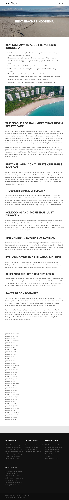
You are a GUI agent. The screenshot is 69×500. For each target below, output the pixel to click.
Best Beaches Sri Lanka (11, 399)
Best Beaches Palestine (11, 389)
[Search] (59, 3)
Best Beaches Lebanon (11, 372)
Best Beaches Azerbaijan (11, 336)
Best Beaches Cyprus (10, 349)
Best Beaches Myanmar (11, 380)
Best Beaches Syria (10, 401)
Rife (6, 495)
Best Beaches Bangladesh (12, 340)
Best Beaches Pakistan (11, 387)
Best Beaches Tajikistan (11, 405)
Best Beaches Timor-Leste (12, 408)
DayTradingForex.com (52, 458)
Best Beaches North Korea (12, 383)
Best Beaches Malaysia (11, 374)
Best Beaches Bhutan (10, 342)
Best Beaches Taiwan (10, 403)
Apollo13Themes (10, 497)
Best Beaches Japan (10, 362)
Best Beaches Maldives (11, 376)
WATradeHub (14, 485)
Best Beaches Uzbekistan (11, 416)
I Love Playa (10, 3)
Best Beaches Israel (10, 360)
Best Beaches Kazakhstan (12, 365)
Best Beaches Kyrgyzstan (11, 369)
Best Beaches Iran (9, 356)
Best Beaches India (10, 353)
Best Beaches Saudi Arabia (12, 394)
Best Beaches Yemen (10, 419)
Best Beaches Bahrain (10, 338)
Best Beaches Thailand (11, 407)
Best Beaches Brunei (10, 344)
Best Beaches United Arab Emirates (14, 414)
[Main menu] (62, 3)
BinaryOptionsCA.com (12, 458)
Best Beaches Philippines (11, 390)
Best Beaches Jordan (10, 363)
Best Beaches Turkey (10, 410)
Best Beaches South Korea (12, 398)
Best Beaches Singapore (11, 396)
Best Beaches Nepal (10, 381)
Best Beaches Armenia (11, 335)
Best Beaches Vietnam (11, 417)
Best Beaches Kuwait (10, 367)
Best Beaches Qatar (10, 392)
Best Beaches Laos (10, 371)
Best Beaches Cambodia (11, 345)
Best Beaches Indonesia (11, 354)
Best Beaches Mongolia (11, 378)
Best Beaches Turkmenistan (12, 412)
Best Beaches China (10, 347)
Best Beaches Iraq (9, 358)
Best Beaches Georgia (11, 351)
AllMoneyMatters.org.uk (33, 452)
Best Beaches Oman (10, 385)
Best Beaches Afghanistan (12, 333)
